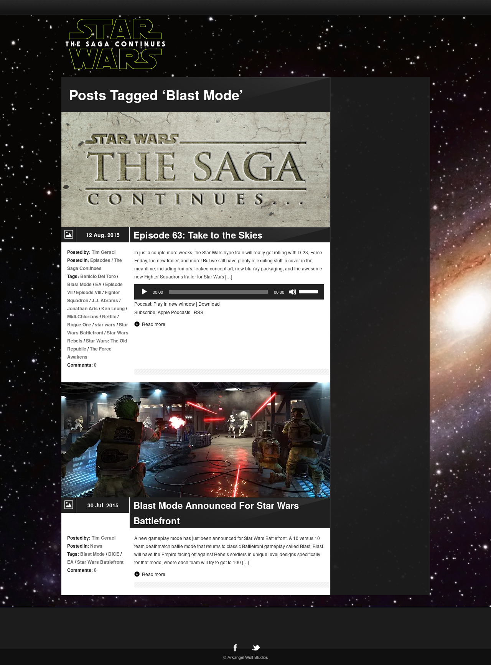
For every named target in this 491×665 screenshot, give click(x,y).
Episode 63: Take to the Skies (197, 234)
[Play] (144, 292)
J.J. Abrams (105, 300)
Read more (153, 324)
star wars (105, 324)
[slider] (309, 291)
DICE (113, 553)
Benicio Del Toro (98, 276)
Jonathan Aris (82, 308)
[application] (229, 292)
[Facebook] (235, 647)
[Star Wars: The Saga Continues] (155, 44)
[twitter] (256, 647)
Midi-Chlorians (83, 316)
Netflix (109, 316)
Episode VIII (88, 292)
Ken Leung (113, 308)
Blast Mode (79, 284)
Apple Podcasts (174, 312)
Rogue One (79, 324)
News (96, 545)
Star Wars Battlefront (100, 561)
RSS (198, 312)
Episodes (100, 260)
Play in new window (174, 303)
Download (209, 303)
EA (98, 284)
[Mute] (293, 292)
